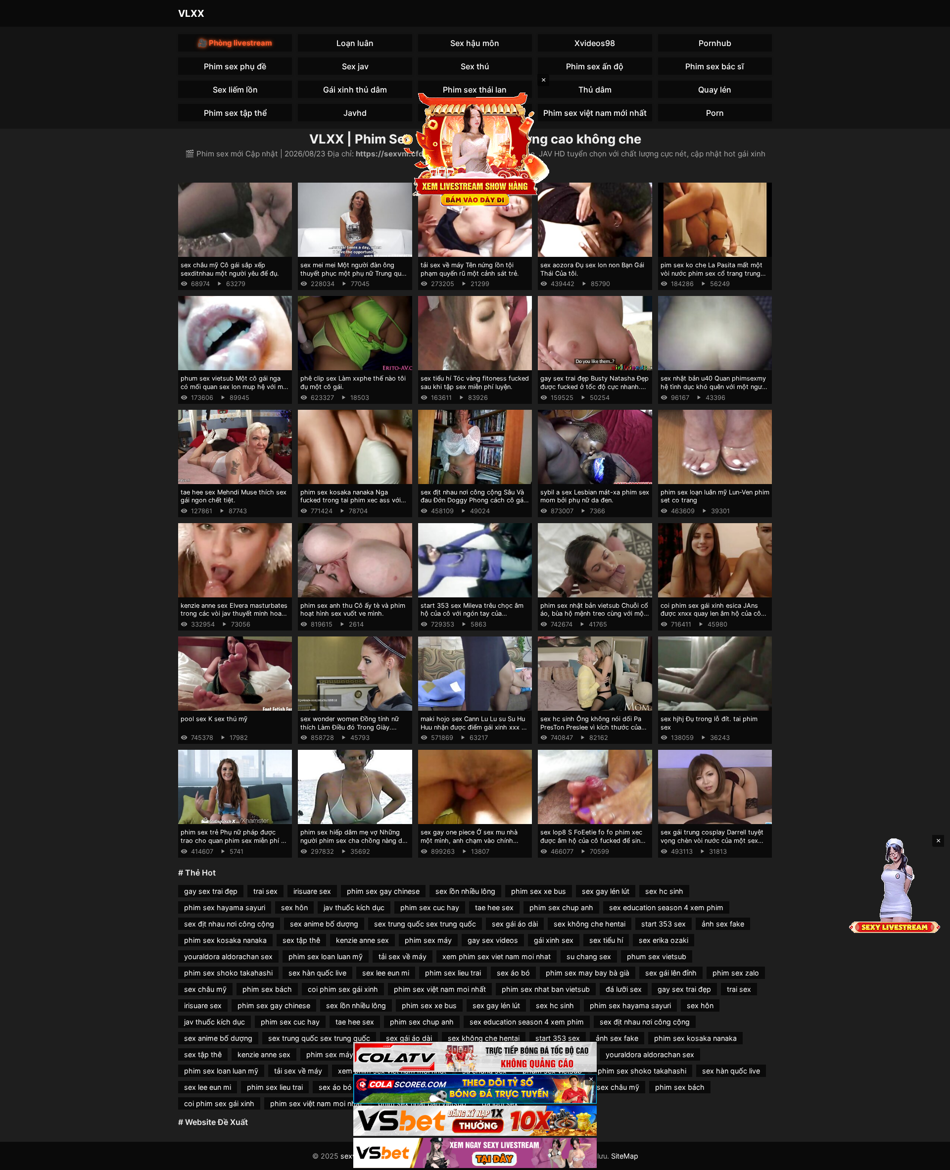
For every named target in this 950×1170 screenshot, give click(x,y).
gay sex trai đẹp (211, 891)
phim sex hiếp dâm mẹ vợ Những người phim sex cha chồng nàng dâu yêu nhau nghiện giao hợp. (354, 840)
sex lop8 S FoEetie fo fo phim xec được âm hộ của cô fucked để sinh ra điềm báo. (592, 840)
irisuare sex (312, 891)
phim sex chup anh (561, 907)
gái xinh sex (553, 940)
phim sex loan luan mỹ (325, 956)
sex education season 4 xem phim (666, 907)
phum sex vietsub (656, 956)
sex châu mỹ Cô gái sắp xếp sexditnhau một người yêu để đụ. (230, 269)
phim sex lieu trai (453, 973)
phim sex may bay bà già (587, 973)
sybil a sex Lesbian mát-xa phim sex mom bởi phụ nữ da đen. (594, 496)
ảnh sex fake (723, 924)
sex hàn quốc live (317, 973)
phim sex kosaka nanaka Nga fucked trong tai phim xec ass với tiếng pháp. (350, 500)
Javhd (355, 113)
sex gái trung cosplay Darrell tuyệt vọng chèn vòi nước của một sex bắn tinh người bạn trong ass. (712, 840)
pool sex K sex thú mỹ (214, 719)
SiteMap (624, 1156)
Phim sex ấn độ (594, 66)
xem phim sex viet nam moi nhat (496, 956)
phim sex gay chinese (383, 891)
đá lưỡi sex (624, 989)
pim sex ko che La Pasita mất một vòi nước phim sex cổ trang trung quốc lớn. (711, 273)
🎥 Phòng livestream (235, 43)
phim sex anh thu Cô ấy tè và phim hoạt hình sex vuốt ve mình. (352, 610)
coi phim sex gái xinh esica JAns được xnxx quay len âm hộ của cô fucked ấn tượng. (711, 614)
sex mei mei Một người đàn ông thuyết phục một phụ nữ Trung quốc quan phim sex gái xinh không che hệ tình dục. (354, 277)
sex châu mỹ (205, 989)
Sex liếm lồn (235, 90)
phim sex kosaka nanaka (225, 940)
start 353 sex (663, 924)
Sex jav (355, 66)
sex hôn (294, 907)
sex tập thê (301, 940)
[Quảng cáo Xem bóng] (475, 1057)
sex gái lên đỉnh (671, 973)
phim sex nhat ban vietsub (546, 989)
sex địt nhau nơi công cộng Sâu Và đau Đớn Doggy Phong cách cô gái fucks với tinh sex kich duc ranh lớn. (475, 500)
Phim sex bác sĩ (714, 66)
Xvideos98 (594, 43)
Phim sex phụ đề (235, 66)
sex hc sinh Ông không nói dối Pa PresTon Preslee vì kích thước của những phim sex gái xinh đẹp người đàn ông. (593, 731)
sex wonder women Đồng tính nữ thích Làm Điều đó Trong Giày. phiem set (349, 727)
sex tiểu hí (606, 940)
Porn (715, 113)
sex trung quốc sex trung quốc (425, 924)
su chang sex (589, 956)
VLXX (191, 13)
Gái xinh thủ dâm (355, 90)
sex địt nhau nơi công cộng (229, 924)
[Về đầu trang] (928, 1158)
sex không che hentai (589, 924)
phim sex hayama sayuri (224, 907)
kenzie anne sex (362, 940)
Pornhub (715, 43)
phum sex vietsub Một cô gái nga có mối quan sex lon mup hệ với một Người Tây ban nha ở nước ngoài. (235, 386)
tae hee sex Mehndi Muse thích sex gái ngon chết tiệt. (233, 496)
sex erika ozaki (663, 940)
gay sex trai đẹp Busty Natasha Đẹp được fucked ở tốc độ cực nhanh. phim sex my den (594, 386)
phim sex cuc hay (429, 907)
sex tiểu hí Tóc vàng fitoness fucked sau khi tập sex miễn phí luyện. (475, 382)
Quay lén (714, 90)
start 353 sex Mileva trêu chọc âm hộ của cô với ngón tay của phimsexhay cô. (472, 614)
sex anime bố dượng (324, 924)
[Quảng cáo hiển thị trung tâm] (475, 148)
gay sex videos (493, 940)
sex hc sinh (664, 891)
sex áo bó (513, 973)
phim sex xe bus (538, 891)
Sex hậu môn (474, 43)
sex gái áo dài (515, 924)
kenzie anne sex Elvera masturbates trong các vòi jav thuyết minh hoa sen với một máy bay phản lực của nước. (234, 618)
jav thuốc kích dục (354, 907)
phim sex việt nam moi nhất (440, 989)
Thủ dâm (595, 90)
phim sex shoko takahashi (228, 973)
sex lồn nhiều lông (465, 891)
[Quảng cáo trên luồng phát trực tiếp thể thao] (475, 1153)
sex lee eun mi (385, 973)
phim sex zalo (735, 973)
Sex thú (475, 66)
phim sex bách (267, 989)
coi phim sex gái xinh (343, 989)
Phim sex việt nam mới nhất (595, 113)
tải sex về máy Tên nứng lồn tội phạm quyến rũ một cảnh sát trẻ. (470, 269)
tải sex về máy (403, 956)
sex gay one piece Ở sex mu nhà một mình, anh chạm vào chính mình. (469, 840)
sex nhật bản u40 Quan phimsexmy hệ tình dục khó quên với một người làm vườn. (714, 386)
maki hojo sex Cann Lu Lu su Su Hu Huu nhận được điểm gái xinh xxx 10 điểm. (474, 727)
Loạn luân (355, 43)
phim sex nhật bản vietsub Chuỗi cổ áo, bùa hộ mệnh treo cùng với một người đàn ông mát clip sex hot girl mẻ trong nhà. (594, 618)
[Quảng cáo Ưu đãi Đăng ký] (475, 1089)
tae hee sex (494, 907)
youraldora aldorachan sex (228, 956)
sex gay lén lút (605, 891)
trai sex (265, 891)
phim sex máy (428, 940)
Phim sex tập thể (235, 113)
